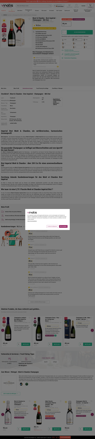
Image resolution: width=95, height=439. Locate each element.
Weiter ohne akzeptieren (32, 221)
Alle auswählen (63, 226)
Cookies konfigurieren (52, 226)
